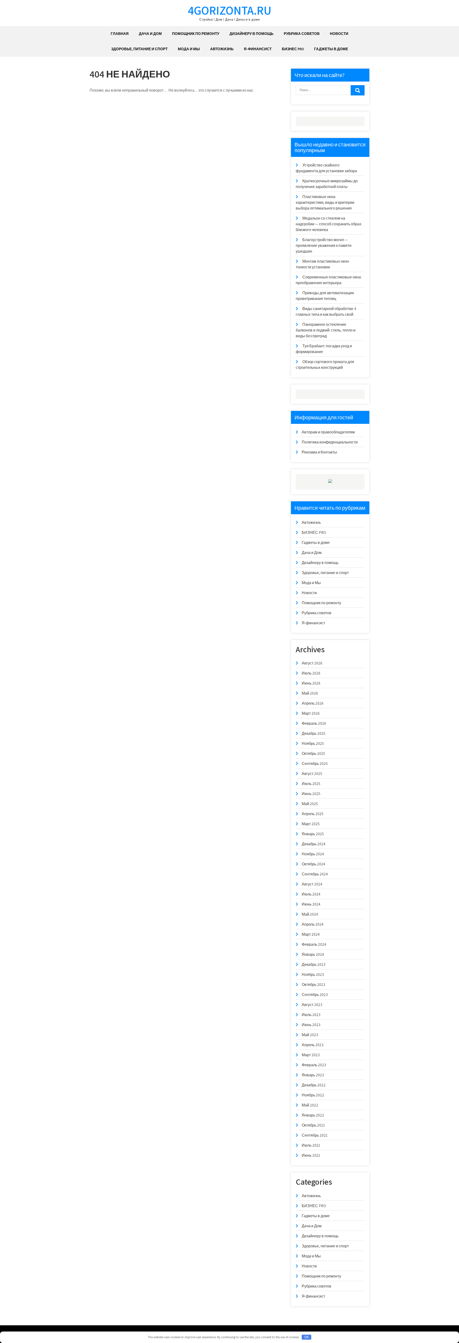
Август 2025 (312, 773)
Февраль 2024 (314, 944)
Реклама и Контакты (319, 452)
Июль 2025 (311, 783)
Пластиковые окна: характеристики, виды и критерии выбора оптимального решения (325, 202)
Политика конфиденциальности (330, 442)
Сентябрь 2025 (315, 763)
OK (306, 1337)
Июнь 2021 (311, 1155)
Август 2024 (312, 884)
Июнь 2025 (311, 793)
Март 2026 (311, 713)
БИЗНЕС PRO (293, 49)
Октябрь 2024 (313, 864)
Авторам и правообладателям (328, 432)
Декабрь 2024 (313, 843)
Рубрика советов (302, 33)
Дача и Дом (150, 33)
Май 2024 (310, 914)
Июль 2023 (311, 1014)
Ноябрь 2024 (313, 854)
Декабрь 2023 (313, 964)
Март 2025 (311, 823)
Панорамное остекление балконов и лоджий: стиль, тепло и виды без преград (325, 330)
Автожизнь (222, 49)
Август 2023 (312, 1004)
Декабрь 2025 (313, 733)
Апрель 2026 (312, 703)
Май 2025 (310, 803)
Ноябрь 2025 (313, 743)
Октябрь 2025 (313, 753)
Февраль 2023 (314, 1064)
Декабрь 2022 (314, 1085)
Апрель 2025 (312, 813)
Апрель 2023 (312, 1044)
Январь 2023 (313, 1075)
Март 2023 (311, 1054)
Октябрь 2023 (313, 984)
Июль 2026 (311, 673)
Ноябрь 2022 (313, 1095)
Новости (339, 33)
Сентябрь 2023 (315, 994)
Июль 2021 (311, 1145)
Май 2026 (310, 693)
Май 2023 (310, 1034)
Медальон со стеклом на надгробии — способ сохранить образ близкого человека (328, 224)
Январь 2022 (313, 1115)
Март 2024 (311, 934)
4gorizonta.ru (229, 10)
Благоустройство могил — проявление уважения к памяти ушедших (323, 245)
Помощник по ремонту (195, 33)
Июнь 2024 (311, 904)
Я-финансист (258, 49)
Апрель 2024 (312, 924)
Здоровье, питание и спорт (139, 49)
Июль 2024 (311, 894)
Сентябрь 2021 (315, 1135)
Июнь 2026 (311, 683)
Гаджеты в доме (331, 49)
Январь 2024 (313, 954)
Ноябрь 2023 (313, 974)
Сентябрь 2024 (315, 874)
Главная (120, 33)
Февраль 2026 (314, 723)
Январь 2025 (313, 833)
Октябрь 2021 (313, 1125)
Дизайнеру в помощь (251, 33)
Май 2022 (310, 1105)
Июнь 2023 (311, 1024)
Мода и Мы (189, 49)
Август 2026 (312, 663)
